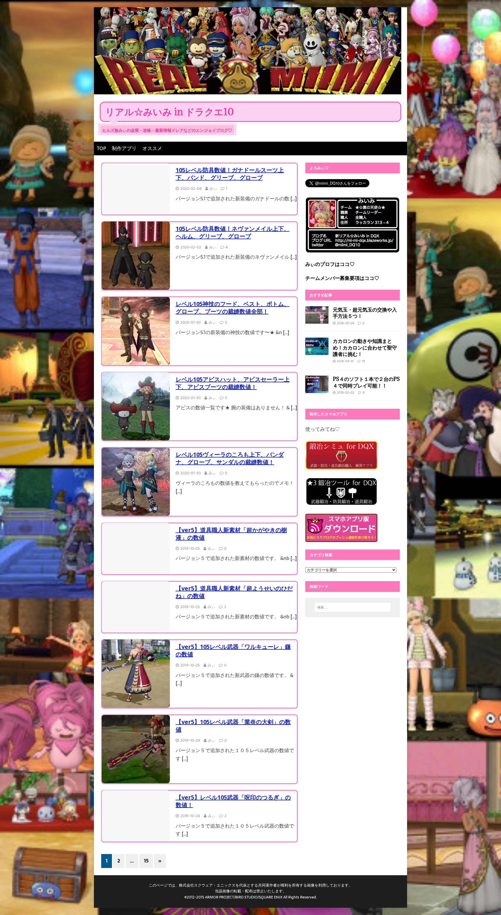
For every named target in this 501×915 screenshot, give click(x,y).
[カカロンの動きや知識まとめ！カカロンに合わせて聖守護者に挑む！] (316, 351)
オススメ (152, 148)
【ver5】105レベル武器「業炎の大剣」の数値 (233, 725)
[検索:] (352, 607)
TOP (101, 148)
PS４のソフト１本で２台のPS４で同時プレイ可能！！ (366, 382)
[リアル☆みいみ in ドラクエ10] (247, 90)
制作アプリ (124, 148)
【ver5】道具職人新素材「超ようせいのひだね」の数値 (234, 592)
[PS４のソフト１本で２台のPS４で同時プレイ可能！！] (316, 389)
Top (487, 901)
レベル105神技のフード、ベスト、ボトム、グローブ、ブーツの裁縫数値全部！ (233, 307)
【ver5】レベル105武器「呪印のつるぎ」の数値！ (233, 801)
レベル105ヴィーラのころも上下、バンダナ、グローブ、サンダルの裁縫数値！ (230, 458)
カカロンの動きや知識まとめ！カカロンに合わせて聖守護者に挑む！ (365, 347)
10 (363, 361)
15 (146, 861)
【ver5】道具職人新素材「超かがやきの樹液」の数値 (231, 533)
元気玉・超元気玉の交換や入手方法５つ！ (365, 313)
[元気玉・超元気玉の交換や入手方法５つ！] (316, 319)
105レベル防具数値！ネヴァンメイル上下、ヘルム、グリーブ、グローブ (233, 232)
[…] (294, 198)
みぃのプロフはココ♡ (330, 264)
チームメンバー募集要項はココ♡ (342, 278)
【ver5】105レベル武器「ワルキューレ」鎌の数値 (233, 650)
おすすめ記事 (321, 295)
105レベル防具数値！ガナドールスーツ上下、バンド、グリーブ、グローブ (230, 173)
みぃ (213, 188)
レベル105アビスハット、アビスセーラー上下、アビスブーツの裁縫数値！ (233, 383)
